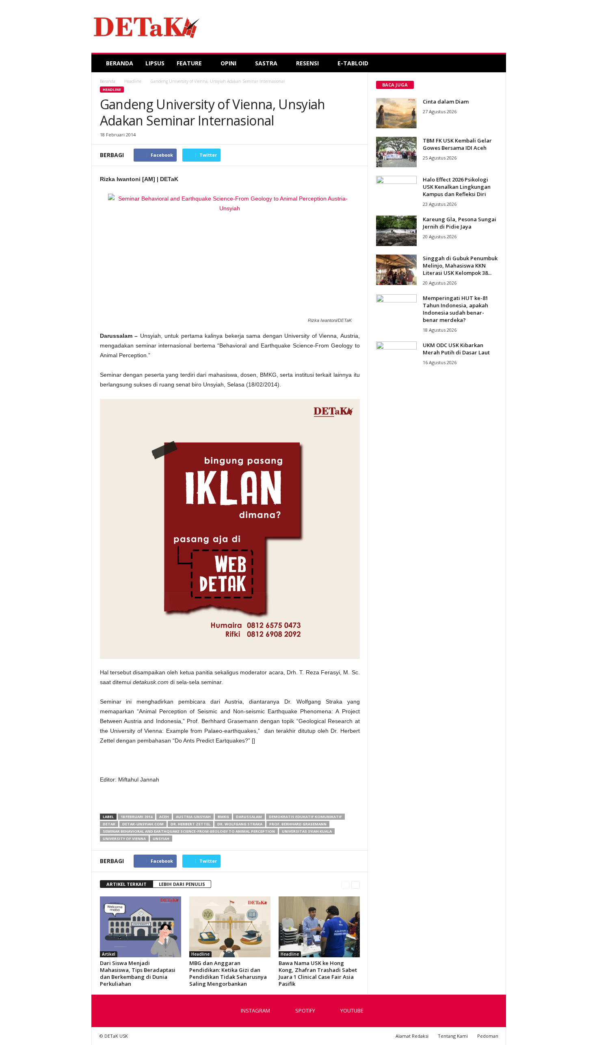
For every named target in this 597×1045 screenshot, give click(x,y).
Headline (112, 89)
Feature (189, 63)
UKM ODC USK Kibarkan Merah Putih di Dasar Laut (456, 348)
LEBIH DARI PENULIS (182, 884)
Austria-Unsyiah (193, 816)
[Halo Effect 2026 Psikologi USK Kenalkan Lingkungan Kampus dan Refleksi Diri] (396, 191)
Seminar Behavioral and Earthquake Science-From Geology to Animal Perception (189, 831)
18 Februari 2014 (136, 816)
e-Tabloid (352, 63)
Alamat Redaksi (412, 1036)
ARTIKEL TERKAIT (126, 884)
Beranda (119, 63)
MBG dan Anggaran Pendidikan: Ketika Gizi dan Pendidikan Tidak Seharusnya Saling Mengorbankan (228, 973)
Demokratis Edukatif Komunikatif (305, 816)
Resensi (307, 63)
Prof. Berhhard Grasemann (298, 824)
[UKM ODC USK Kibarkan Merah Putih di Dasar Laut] (396, 356)
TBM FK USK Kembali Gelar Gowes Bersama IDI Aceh (457, 144)
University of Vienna (124, 838)
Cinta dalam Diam (446, 101)
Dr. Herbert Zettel (190, 824)
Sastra (266, 63)
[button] (494, 63)
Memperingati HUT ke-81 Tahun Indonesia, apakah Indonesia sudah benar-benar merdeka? (455, 309)
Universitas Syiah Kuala (307, 831)
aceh (164, 816)
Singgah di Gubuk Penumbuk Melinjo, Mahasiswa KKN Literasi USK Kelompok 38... (460, 265)
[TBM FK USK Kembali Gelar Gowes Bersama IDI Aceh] (396, 152)
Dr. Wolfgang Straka (239, 824)
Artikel (108, 954)
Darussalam (249, 816)
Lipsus (154, 63)
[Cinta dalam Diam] (396, 113)
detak (109, 824)
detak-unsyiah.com (143, 824)
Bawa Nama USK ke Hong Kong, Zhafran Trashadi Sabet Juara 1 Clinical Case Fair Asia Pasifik (318, 973)
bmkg (223, 816)
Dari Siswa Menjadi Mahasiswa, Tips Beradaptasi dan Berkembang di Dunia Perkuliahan (137, 973)
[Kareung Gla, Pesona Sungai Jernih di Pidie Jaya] (396, 231)
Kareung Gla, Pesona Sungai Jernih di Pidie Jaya (459, 223)
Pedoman (487, 1036)
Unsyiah (161, 838)
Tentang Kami (453, 1036)
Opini (228, 63)
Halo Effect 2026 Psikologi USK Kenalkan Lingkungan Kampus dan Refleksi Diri (457, 187)
